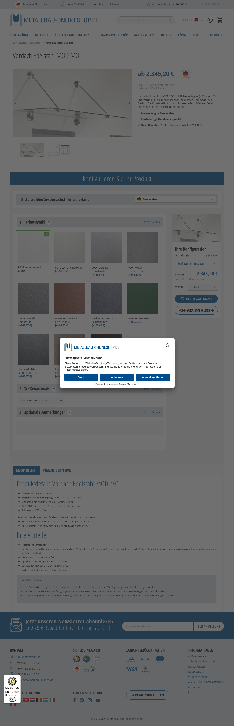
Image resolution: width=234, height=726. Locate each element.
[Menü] (18, 677)
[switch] (12, 699)
